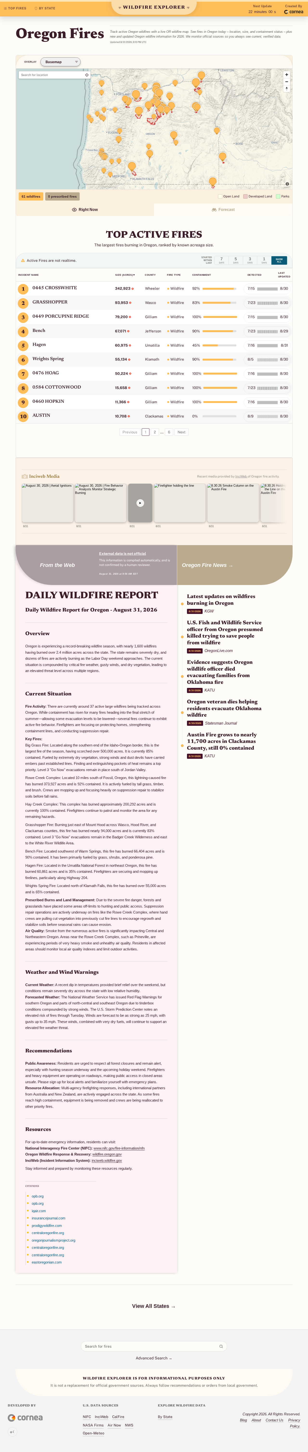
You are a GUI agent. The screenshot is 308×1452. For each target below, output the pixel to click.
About (256, 1420)
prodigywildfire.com (47, 1225)
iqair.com (39, 1211)
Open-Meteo (93, 1433)
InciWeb (241, 476)
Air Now (114, 1425)
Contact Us (274, 1420)
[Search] (221, 1346)
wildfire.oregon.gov (107, 1154)
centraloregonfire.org (48, 1233)
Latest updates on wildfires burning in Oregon (221, 600)
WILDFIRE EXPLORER (154, 7)
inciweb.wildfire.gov (107, 1160)
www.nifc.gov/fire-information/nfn (119, 1148)
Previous (129, 432)
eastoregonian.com (47, 1262)
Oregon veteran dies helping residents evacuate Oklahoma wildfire (224, 708)
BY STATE (47, 8)
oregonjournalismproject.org (53, 1240)
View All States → (154, 1306)
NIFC (87, 1417)
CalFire (118, 1417)
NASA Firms (93, 1425)
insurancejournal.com (48, 1218)
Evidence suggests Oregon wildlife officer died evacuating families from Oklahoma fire (220, 672)
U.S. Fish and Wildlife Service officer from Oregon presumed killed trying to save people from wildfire (225, 633)
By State (165, 1417)
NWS (129, 1425)
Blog (243, 1420)
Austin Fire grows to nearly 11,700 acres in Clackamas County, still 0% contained (222, 742)
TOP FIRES (17, 8)
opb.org (38, 1196)
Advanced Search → (154, 1358)
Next (182, 432)
